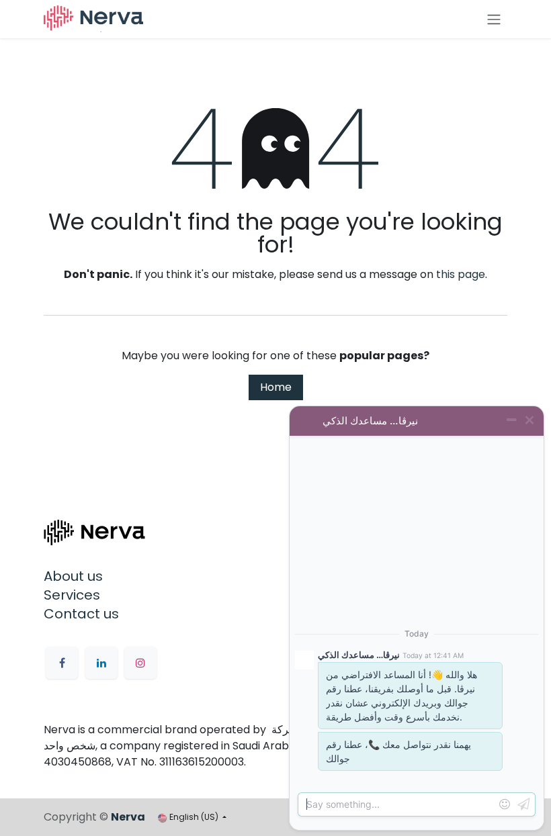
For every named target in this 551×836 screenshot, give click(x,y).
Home (276, 387)
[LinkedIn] (101, 663)
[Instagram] (140, 663)
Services (72, 595)
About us (73, 576)
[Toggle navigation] (493, 19)
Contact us (81, 613)
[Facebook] (62, 663)
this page (460, 274)
